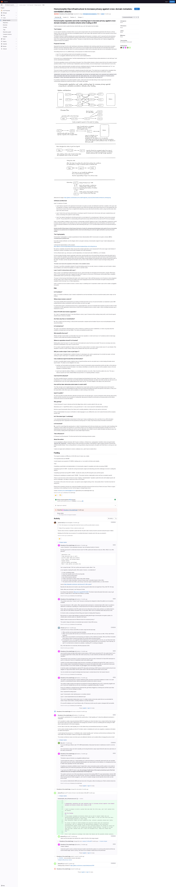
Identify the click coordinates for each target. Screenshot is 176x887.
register (84, 708)
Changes (80, 17)
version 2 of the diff (87, 841)
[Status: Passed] (56, 500)
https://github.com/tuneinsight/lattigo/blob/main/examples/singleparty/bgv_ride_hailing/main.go (75, 246)
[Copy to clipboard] (114, 555)
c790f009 (74, 501)
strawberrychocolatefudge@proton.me (67, 490)
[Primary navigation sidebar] (2, 5)
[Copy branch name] (98, 14)
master (102, 14)
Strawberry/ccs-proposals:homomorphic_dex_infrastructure (90, 14)
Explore (6, 1)
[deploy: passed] (115, 499)
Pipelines (73, 17)
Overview (58, 17)
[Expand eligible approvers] (115, 505)
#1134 (70, 499)
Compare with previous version (65, 859)
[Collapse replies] (58, 542)
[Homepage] (2, 2)
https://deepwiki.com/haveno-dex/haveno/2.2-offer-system (77, 584)
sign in (89, 708)
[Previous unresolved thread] (134, 17)
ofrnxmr (72, 647)
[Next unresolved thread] (136, 17)
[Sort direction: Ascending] (116, 518)
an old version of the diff (82, 792)
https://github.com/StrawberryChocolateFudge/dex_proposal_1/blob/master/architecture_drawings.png (87, 197)
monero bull (70, 535)
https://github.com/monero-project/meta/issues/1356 (82, 865)
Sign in (166, 1)
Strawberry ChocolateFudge (76, 595)
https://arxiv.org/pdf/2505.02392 (81, 592)
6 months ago (108, 13)
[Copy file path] (77, 799)
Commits (65, 17)
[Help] (82, 501)
